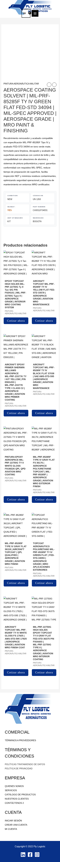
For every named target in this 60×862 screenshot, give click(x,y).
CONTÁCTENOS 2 (14, 803)
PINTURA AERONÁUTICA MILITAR (21, 83)
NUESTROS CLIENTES (17, 798)
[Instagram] (37, 854)
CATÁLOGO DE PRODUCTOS (20, 794)
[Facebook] (30, 854)
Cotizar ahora (16, 320)
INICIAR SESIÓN (13, 820)
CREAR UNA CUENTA (16, 824)
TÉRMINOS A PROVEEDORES (20, 740)
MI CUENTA (11, 829)
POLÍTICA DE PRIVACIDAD (18, 768)
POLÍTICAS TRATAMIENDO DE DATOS (25, 764)
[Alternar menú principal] (35, 13)
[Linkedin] (23, 854)
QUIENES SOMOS (14, 786)
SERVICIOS (11, 790)
